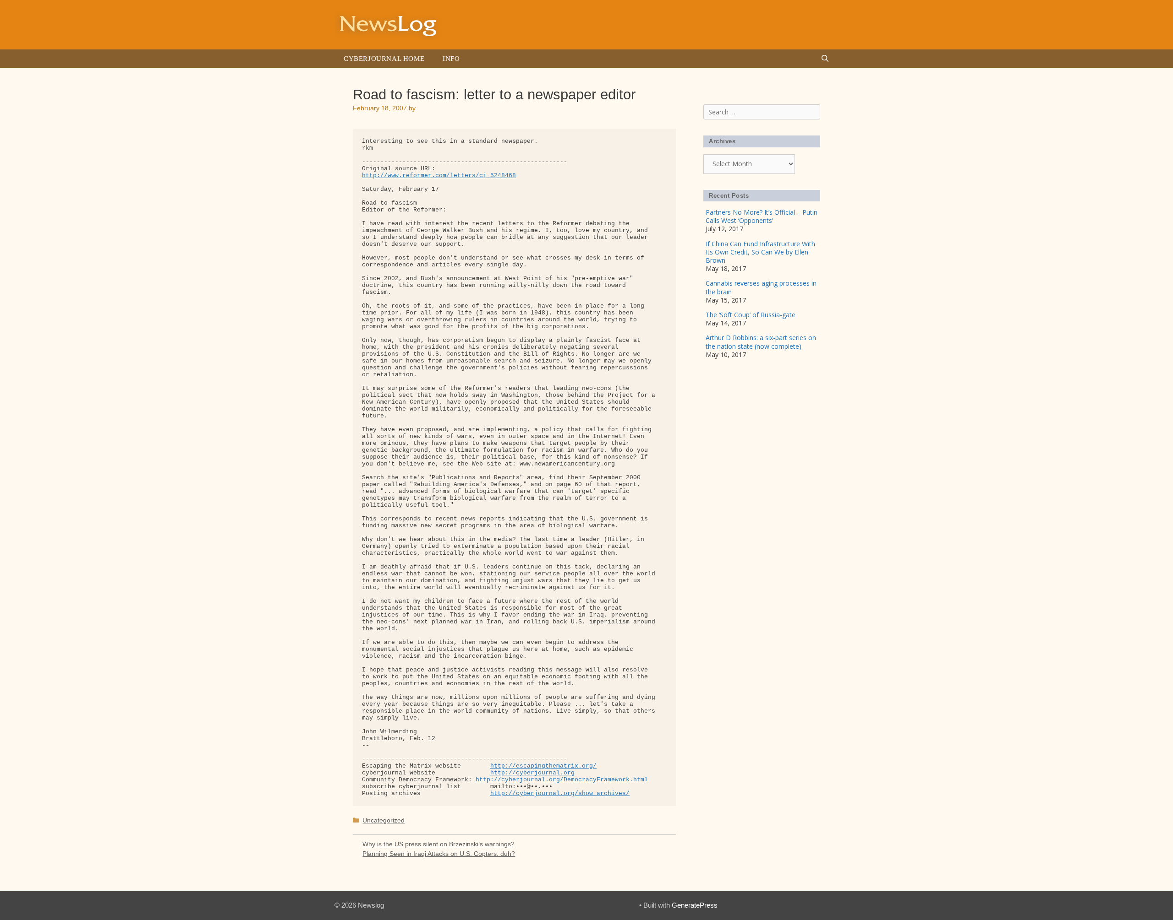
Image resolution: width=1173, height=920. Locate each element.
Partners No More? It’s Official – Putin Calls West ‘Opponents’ (761, 216)
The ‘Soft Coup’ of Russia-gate (750, 314)
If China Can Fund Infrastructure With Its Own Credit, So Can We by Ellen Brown (760, 252)
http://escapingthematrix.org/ (543, 766)
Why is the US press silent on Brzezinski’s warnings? (438, 844)
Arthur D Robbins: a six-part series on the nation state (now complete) (761, 341)
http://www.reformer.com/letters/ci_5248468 (439, 175)
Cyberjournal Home (384, 58)
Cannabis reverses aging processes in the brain (761, 287)
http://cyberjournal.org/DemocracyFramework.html (562, 779)
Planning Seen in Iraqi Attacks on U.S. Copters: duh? (438, 853)
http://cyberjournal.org (532, 772)
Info (451, 58)
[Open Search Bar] (825, 58)
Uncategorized (383, 820)
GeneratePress (695, 905)
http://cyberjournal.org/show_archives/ (560, 793)
